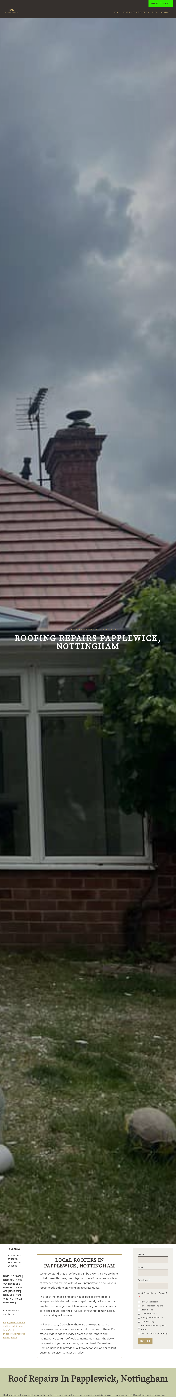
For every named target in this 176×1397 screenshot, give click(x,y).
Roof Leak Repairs (149, 1301)
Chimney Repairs (149, 1313)
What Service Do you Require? (152, 1295)
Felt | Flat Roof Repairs (152, 1305)
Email (141, 1267)
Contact (165, 12)
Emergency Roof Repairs (153, 1317)
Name (141, 1254)
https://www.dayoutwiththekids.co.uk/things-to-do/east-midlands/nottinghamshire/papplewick (14, 1330)
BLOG (155, 12)
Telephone (144, 1280)
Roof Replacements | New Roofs (153, 1327)
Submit (145, 1341)
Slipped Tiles (147, 1309)
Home (117, 12)
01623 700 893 (160, 3)
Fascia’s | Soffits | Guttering (154, 1333)
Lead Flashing (147, 1321)
